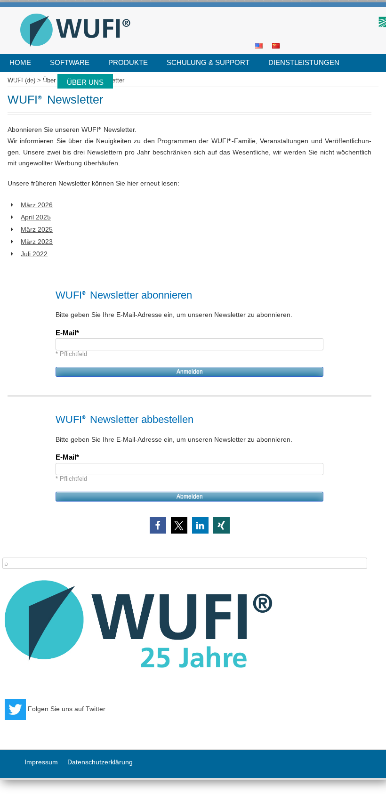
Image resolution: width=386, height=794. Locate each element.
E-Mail (66, 333)
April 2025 (36, 217)
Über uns (85, 82)
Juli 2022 (34, 254)
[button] (158, 525)
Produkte (128, 62)
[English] (258, 45)
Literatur (28, 82)
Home (20, 62)
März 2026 (37, 205)
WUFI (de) (189, 10)
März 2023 (37, 241)
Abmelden (190, 496)
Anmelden (190, 371)
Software (69, 62)
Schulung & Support (208, 62)
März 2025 (37, 229)
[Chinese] (275, 45)
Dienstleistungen (303, 62)
